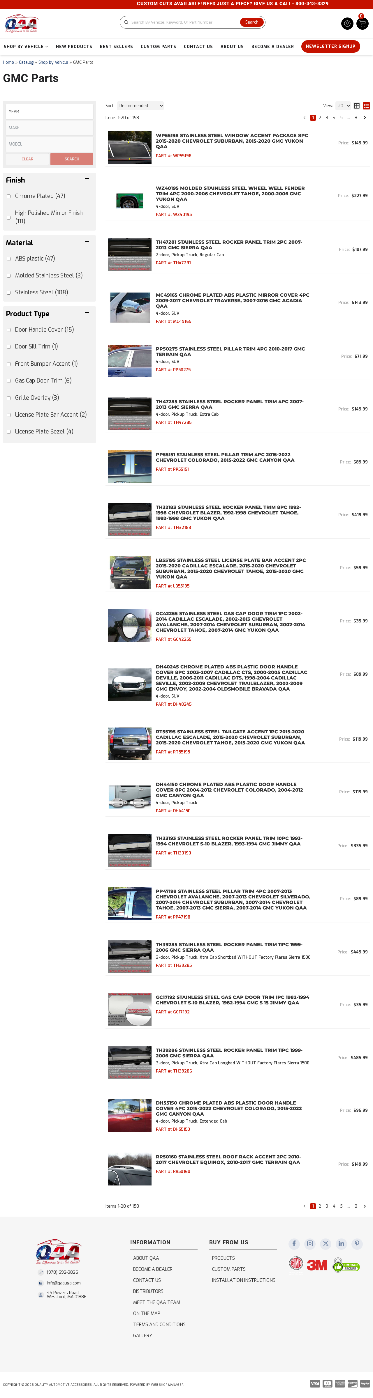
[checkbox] (8, 330)
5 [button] (341, 118)
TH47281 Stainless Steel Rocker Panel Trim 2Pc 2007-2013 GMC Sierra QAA (229, 244)
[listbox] (49, 111)
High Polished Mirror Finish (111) (49, 217)
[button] (192, 22)
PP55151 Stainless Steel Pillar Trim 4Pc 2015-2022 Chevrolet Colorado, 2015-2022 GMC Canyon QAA (225, 457)
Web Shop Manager (167, 1385)
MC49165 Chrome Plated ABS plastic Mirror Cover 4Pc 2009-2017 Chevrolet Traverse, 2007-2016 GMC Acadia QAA (232, 300)
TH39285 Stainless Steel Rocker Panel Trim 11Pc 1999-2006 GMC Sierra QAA (229, 947)
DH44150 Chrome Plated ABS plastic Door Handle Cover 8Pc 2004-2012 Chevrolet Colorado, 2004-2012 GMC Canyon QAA (229, 790)
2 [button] (320, 118)
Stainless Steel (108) (41, 292)
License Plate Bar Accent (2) (51, 414)
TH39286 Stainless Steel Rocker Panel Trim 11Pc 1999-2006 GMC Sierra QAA (229, 1053)
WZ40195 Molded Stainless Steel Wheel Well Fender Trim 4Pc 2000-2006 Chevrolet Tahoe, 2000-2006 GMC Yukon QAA (230, 193)
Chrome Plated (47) (40, 196)
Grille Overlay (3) (37, 397)
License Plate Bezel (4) (44, 431)
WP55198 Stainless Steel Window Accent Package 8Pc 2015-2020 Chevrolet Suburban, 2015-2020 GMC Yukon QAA (232, 141)
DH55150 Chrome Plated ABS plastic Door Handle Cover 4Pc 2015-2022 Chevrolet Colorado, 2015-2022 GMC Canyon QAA (229, 1108)
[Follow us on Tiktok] (341, 1244)
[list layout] (366, 105)
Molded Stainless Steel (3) (49, 275)
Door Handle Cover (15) (44, 329)
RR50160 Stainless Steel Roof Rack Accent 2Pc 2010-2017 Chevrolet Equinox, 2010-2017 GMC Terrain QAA (228, 1159)
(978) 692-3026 (62, 1272)
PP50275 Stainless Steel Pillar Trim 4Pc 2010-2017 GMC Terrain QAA (230, 351)
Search (72, 159)
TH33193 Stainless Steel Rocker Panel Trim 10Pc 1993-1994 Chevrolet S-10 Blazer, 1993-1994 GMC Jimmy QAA (229, 841)
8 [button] (356, 118)
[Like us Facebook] (294, 1244)
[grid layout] (356, 105)
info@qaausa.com (64, 1283)
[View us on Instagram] (310, 1244)
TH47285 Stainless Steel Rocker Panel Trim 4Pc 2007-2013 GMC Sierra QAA (230, 404)
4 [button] (334, 118)
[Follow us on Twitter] (326, 1244)
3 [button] (327, 118)
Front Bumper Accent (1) (46, 363)
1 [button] (313, 118)
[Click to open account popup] (347, 23)
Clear (27, 159)
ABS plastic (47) (35, 258)
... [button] (348, 118)
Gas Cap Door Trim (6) (43, 380)
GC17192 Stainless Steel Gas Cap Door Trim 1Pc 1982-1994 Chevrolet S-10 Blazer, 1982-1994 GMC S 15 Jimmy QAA (232, 1000)
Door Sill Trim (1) (36, 346)
